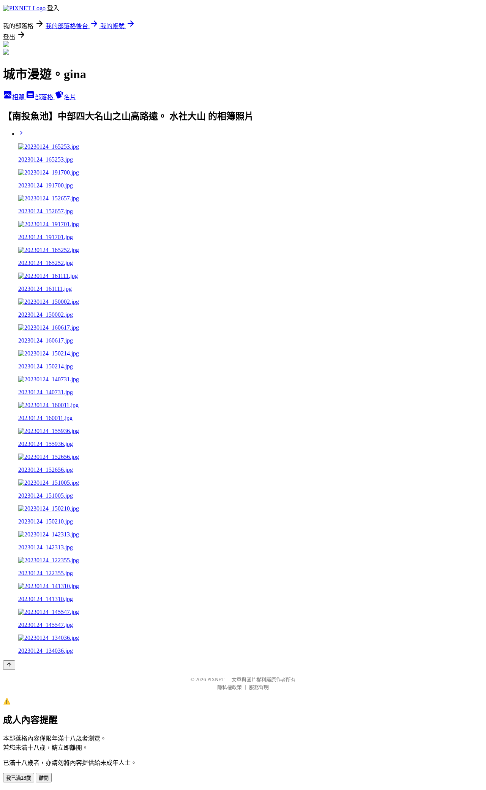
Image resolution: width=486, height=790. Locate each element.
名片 (70, 97)
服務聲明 (259, 687)
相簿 (19, 97)
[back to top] (9, 665)
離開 (44, 778)
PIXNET (215, 679)
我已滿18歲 (18, 778)
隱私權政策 (229, 687)
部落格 (45, 97)
